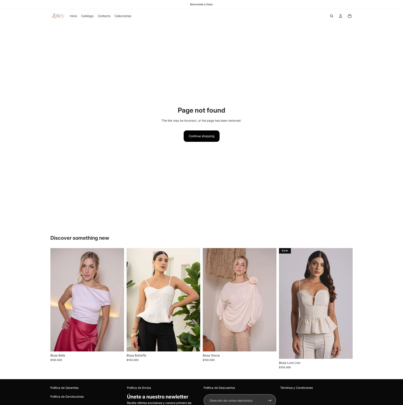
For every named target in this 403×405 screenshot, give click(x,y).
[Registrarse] (269, 400)
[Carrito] (349, 16)
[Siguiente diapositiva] (270, 299)
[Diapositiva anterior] (209, 299)
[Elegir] (194, 345)
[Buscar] (331, 16)
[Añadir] (117, 345)
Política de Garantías (64, 387)
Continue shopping (202, 136)
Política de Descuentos (219, 387)
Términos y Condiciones (296, 387)
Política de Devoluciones (67, 396)
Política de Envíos (139, 387)
